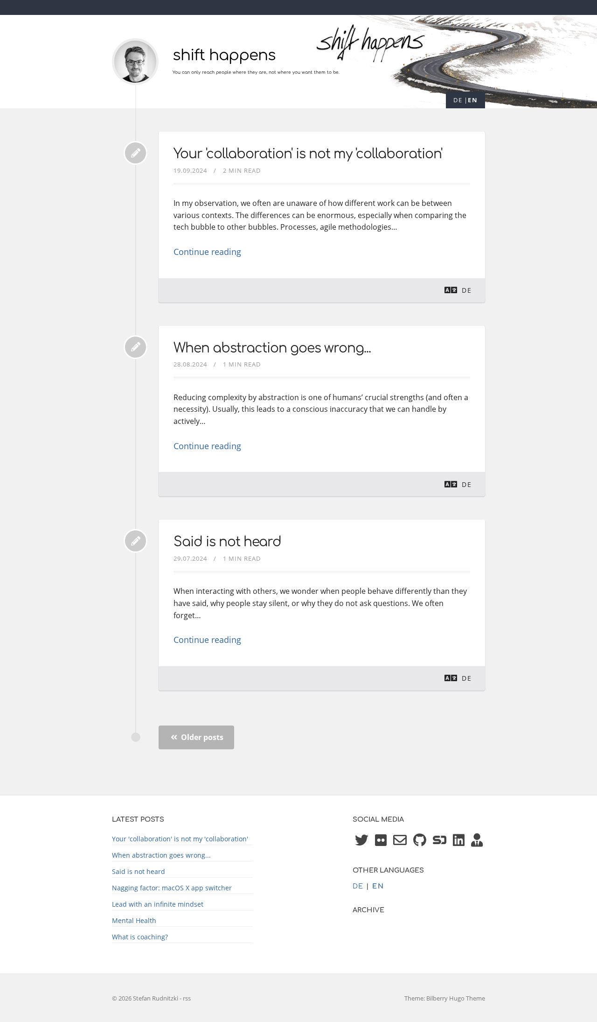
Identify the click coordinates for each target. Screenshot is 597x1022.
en (473, 100)
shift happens (224, 55)
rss (187, 998)
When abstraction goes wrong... (272, 348)
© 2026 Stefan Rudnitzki (146, 998)
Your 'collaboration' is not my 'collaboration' (308, 154)
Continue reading (207, 251)
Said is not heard (227, 542)
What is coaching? (140, 936)
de (457, 100)
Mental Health (134, 920)
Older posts (201, 737)
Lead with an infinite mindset (157, 904)
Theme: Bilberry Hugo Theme (444, 998)
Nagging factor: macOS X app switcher (172, 887)
